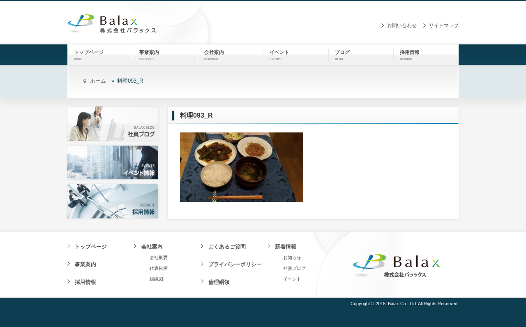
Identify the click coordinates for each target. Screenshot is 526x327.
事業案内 (85, 264)
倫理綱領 (219, 282)
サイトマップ (444, 25)
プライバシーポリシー (235, 264)
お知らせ (292, 257)
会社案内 (152, 247)
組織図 (156, 278)
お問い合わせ (402, 25)
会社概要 (159, 257)
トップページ (91, 247)
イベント (292, 278)
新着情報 (285, 247)
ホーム (98, 81)
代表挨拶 (159, 268)
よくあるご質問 (227, 247)
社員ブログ (294, 268)
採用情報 (85, 282)
